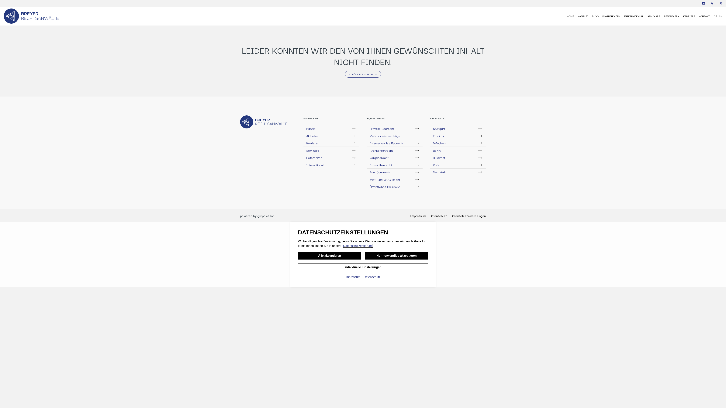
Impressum (418, 216)
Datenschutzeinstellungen (468, 216)
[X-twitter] (720, 3)
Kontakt (704, 16)
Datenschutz (438, 216)
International (634, 16)
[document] (363, 254)
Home (570, 16)
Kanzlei (583, 16)
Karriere (689, 16)
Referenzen (671, 16)
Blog (595, 16)
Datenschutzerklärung (358, 245)
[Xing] (712, 3)
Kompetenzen (611, 16)
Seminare (653, 16)
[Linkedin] (703, 3)
